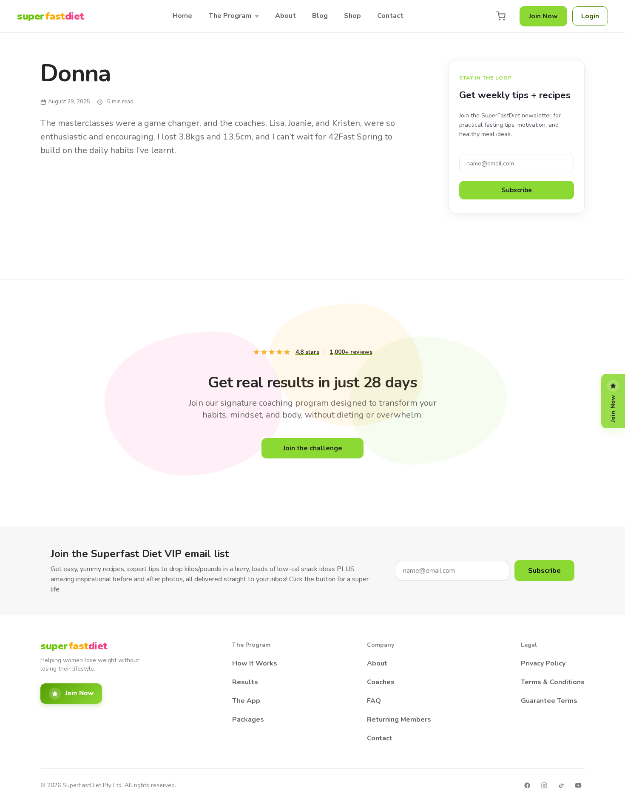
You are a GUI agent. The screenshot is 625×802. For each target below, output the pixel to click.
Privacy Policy (543, 663)
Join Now (543, 16)
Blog (320, 15)
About (285, 15)
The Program (229, 15)
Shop (352, 15)
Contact (390, 15)
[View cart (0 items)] (500, 16)
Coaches (381, 682)
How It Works (254, 663)
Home (182, 15)
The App (246, 700)
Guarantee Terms (549, 700)
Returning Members (399, 719)
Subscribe (517, 190)
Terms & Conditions (553, 682)
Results (245, 682)
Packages (248, 719)
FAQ (374, 700)
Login (590, 16)
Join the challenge (312, 448)
